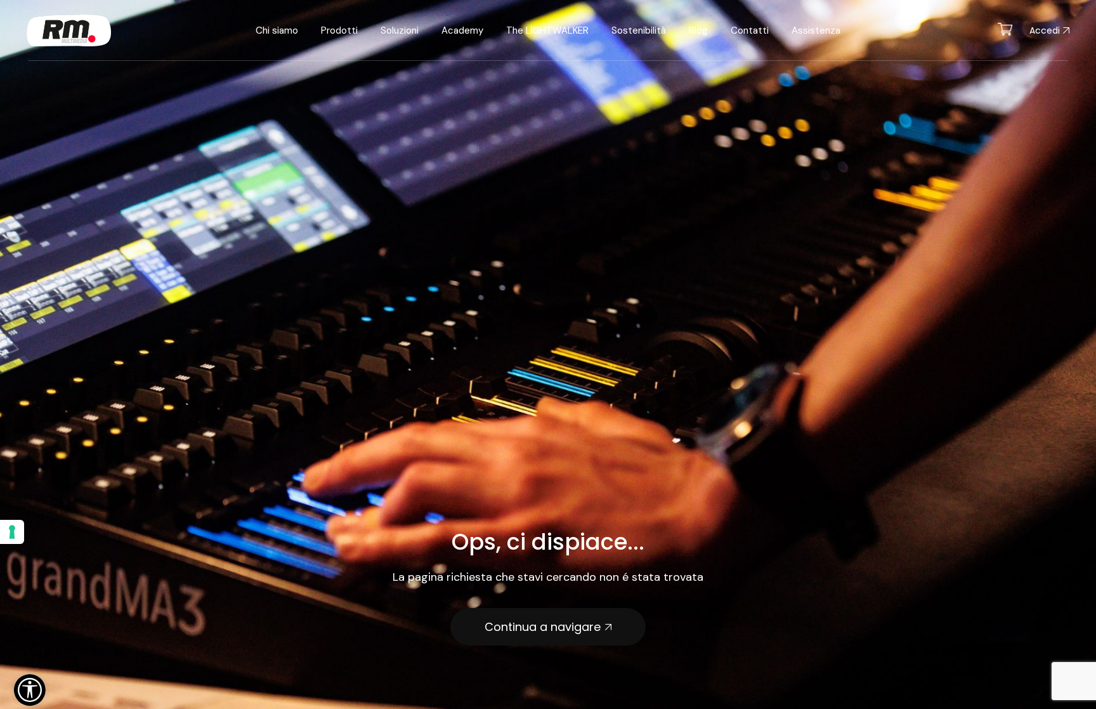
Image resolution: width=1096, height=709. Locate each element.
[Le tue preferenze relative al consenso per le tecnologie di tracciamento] (12, 532)
